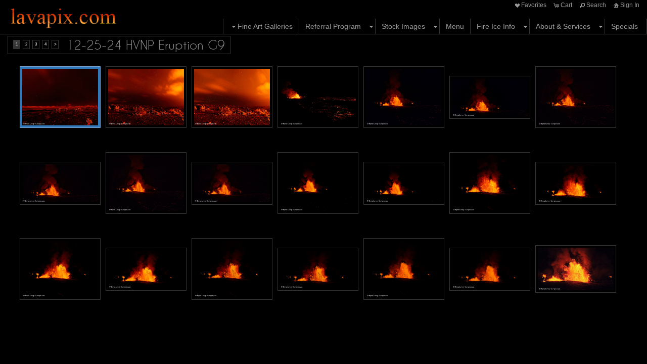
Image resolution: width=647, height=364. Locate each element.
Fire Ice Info (496, 26)
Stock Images (403, 26)
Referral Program (333, 26)
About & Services (563, 26)
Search (596, 5)
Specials (624, 26)
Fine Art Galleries (265, 26)
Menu (455, 26)
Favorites (533, 5)
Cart (566, 5)
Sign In (629, 5)
